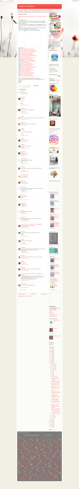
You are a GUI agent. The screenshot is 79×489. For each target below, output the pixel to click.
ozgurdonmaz (41, 435)
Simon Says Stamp (53, 471)
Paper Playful (52, 284)
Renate (22, 166)
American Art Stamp (40, 439)
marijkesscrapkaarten (54, 264)
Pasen (31, 468)
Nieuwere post (21, 293)
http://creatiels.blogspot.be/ (26, 65)
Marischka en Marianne (55, 404)
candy (42, 442)
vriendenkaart (33, 477)
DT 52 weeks (36, 449)
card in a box (46, 442)
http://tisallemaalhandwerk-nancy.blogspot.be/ (29, 51)
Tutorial (19, 476)
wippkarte (47, 478)
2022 (51, 354)
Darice (46, 446)
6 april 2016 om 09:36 (24, 113)
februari (52, 416)
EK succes (26, 450)
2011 (51, 425)
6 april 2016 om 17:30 (24, 183)
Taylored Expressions (52, 316)
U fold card (23, 476)
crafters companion (55, 444)
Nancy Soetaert (23, 158)
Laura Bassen (51, 312)
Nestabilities (30, 467)
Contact (46, 11)
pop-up (34, 469)
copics (41, 444)
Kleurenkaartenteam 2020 (24, 460)
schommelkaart (52, 470)
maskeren (48, 464)
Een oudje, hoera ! (54, 394)
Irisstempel (57, 456)
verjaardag (51, 476)
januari (52, 418)
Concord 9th (29, 444)
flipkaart (41, 451)
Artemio (34, 440)
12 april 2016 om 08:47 (25, 270)
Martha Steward (41, 464)
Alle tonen (59, 229)
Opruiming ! (51, 11)
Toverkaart (38, 475)
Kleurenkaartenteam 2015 (54, 458)
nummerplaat (46, 467)
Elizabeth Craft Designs (42, 450)
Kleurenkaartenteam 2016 (25, 87)
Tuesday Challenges (56, 285)
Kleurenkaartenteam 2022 (45, 460)
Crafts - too (20, 445)
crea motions (38, 445)
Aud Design (41, 440)
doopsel (51, 448)
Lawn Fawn (58, 461)
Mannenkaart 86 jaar (54, 376)
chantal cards (52, 257)
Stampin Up (55, 472)
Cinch (50, 443)
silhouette (46, 471)
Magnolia (46, 463)
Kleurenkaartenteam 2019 (56, 459)
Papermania (22, 468)
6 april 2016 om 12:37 (24, 155)
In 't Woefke (37, 456)
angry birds (46, 439)
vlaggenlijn (59, 476)
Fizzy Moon (36, 451)
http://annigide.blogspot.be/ (26, 69)
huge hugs (55, 328)
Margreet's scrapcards (54, 193)
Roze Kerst (56, 194)
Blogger (54, 435)
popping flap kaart (46, 469)
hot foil (51, 455)
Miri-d (50, 311)
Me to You (53, 464)
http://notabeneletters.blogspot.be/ (28, 64)
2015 (51, 419)
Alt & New (34, 439)
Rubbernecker (34, 470)
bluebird (48, 441)
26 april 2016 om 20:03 (25, 280)
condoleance (36, 444)
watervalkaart (39, 477)
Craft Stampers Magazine (53, 314)
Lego (26, 463)
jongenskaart (27, 457)
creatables (48, 445)
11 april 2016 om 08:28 (25, 264)
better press (40, 441)
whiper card (20, 478)
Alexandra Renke (27, 439)
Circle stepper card (55, 443)
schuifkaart (22, 471)
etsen (59, 450)
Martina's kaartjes (26, 6)
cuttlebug (33, 446)
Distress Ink (32, 448)
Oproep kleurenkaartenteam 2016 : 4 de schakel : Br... (56, 409)
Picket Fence (22, 469)
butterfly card (29, 442)
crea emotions (33, 445)
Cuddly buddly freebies (53, 310)
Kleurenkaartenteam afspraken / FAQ (24, 11)
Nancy (22, 97)
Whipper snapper (26, 478)
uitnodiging (27, 476)
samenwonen (46, 470)
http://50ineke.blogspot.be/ (25, 71)
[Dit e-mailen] (33, 85)
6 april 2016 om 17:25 (24, 177)
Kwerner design (51, 315)
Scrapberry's (28, 471)
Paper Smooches (53, 467)
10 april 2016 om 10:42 (25, 252)
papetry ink (27, 468)
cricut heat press (27, 446)
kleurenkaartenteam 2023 (56, 460)
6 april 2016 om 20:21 (24, 191)
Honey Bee (47, 455)
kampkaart (55, 457)
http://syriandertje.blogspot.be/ (26, 74)
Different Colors (21, 448)
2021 (51, 355)
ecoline (22, 450)
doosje (59, 448)
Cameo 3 (37, 442)
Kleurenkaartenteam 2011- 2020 (34, 10)
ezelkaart (19, 451)
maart (52, 415)
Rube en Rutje (40, 470)
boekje (57, 441)
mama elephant (52, 463)
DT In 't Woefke (46, 449)
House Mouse (56, 455)
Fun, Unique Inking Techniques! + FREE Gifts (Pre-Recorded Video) (54, 281)
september (53, 368)
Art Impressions (28, 440)
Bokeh (60, 441)
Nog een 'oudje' (53, 390)
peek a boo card (41, 468)
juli (51, 371)
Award (49, 440)
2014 (51, 421)
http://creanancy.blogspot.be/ (29, 60)
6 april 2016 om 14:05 (24, 171)
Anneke (22, 247)
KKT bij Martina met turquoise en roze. (57, 266)
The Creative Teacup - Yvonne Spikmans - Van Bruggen (31, 224)
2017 (51, 361)
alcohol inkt (20, 439)
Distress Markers (40, 448)
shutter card (41, 471)
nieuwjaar (40, 467)
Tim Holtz (33, 475)
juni (52, 372)
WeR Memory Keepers (45, 477)
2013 (51, 422)
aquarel (50, 439)
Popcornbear (40, 469)
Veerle (22, 91)
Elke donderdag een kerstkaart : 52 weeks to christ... (55, 388)
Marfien (22, 122)
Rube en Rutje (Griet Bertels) (38, 11)
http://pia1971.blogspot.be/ (24, 62)
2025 (51, 350)
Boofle (20, 442)
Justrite (37, 457)
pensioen (54, 468)
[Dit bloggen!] (34, 85)
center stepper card (32, 443)
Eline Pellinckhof (33, 450)
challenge (37, 443)
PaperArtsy (59, 467)
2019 (51, 358)
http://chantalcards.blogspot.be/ (27, 59)
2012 (51, 424)
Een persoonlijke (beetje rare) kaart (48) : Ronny (55, 411)
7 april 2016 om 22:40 (24, 236)
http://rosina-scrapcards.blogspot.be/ (27, 52)
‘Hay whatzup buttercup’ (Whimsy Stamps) (55, 399)
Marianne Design (25, 464)
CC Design (25, 443)
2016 (51, 362)
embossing (54, 450)
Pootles (50, 313)
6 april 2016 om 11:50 (24, 141)
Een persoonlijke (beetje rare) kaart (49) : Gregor (55, 392)
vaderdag (32, 476)
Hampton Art (20, 455)
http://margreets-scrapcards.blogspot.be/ (29, 66)
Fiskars (31, 451)
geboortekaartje (40, 452)
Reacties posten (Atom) (28, 296)
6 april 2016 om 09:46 (24, 119)
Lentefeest (29, 463)
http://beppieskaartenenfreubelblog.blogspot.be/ (28, 55)
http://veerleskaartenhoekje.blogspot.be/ (28, 50)
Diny (21, 210)
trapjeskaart (48, 475)
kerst (29, 458)
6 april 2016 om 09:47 (24, 125)
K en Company (42, 457)
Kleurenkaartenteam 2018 (45, 459)
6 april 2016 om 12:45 (24, 163)
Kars (25, 458)
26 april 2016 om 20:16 (25, 287)
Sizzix (59, 471)
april (52, 375)
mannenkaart (58, 463)
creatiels (51, 207)
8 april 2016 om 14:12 (24, 244)
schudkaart (59, 470)
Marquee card (35, 464)
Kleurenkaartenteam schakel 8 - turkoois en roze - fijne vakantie (57, 225)
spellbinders (27, 472)
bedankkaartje (20, 441)
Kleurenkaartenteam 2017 (33, 459)
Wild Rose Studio (34, 478)
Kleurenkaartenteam (43, 458)
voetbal (20, 477)
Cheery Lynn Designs (44, 443)
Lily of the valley (35, 463)
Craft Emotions (47, 444)
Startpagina (20, 10)
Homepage (33, 293)
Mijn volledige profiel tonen (53, 47)
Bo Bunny (52, 441)
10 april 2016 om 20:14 (25, 258)
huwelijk (19, 456)
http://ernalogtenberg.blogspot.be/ (26, 53)
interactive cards (49, 456)
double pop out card (23, 449)
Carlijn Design (53, 442)
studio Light (48, 473)
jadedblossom (20, 457)
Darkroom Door (52, 446)
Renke (29, 470)
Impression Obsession (28, 456)
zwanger (32, 479)
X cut (56, 478)
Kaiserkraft (49, 457)
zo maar (26, 479)
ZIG (22, 479)
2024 (51, 351)
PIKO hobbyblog (24, 174)
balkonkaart (53, 440)
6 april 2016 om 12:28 (24, 148)
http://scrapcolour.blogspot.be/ (27, 63)
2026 (51, 348)
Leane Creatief (22, 463)
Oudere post (44, 293)
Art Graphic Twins (21, 440)
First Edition (27, 451)
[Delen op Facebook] (36, 85)
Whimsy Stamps (57, 477)
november (53, 365)
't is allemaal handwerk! (54, 222)
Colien (22, 144)
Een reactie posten (23, 289)
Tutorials (25, 10)
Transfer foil (43, 475)
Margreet (22, 203)
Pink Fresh (26, 469)
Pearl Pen (35, 468)
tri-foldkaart (53, 475)
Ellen (22, 138)
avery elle (45, 440)
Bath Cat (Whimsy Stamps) (55, 413)
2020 (51, 357)
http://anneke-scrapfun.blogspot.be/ (28, 72)
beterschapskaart (33, 441)
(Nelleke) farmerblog (54, 200)
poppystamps (52, 469)
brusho (24, 442)
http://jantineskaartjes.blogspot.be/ (27, 70)
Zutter (29, 479)
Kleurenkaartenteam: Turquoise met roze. (57, 273)
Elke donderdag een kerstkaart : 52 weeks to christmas (55, 379)
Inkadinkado (42, 456)
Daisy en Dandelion (41, 446)
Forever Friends (52, 451)
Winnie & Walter (41, 478)
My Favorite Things (43, 465)
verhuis (45, 476)
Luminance (41, 463)
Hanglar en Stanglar (28, 455)
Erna (21, 116)
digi (26, 448)
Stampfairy (43, 10)
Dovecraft (29, 449)
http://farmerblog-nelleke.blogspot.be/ (28, 75)
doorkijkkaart (55, 448)
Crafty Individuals (26, 445)
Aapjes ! (51, 333)
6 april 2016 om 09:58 (24, 135)
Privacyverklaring (50, 10)
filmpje (23, 451)
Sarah (22, 261)
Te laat (29, 475)
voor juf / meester (27, 477)
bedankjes (57, 440)
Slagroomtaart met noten (56, 217)
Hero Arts (41, 455)
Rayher (25, 470)
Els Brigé (48, 450)
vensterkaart (41, 476)
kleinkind (36, 458)
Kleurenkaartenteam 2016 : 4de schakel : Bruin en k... (56, 382)
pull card (21, 470)
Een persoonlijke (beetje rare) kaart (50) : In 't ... (55, 384)
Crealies (43, 445)
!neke (22, 239)
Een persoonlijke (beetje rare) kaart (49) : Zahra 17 (55, 402)
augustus (53, 369)
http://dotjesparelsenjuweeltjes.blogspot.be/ (28, 61)
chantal (22, 151)
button (33, 442)
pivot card (31, 469)
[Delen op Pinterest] (37, 85)
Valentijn (36, 476)
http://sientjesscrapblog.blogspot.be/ (27, 73)
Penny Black (47, 468)
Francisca (22, 283)
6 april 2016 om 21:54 (24, 199)
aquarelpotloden (55, 439)
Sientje (22, 255)
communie (23, 444)
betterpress (44, 441)
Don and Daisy (46, 448)
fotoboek (58, 451)
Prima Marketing (58, 469)
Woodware (51, 478)
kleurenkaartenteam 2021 (35, 460)
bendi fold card (27, 441)
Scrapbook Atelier (35, 471)
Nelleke (22, 267)
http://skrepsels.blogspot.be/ (26, 56)
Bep (21, 128)
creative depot (54, 445)
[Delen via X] (35, 85)
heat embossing (35, 455)
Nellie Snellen (22, 467)
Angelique (23, 217)
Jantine (22, 231)
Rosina (22, 108)
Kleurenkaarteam (57, 201)
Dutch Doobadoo (55, 449)
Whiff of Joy (52, 477)
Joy (33, 457)
